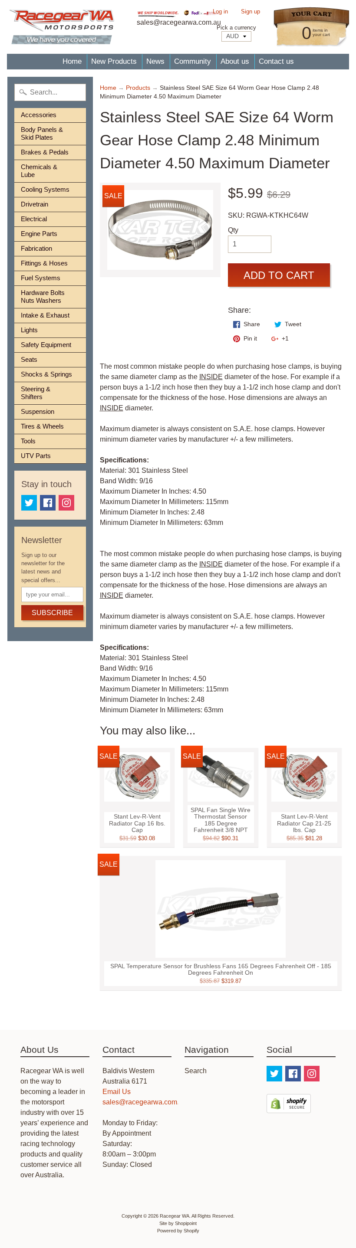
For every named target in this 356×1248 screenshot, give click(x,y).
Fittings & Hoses (44, 263)
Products (138, 88)
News (155, 61)
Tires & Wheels (42, 426)
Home (72, 61)
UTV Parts (36, 455)
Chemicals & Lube (39, 170)
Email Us (116, 1091)
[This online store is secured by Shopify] (289, 1107)
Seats (29, 359)
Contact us (276, 61)
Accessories (38, 114)
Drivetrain (34, 204)
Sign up (250, 12)
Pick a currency (236, 27)
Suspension (37, 411)
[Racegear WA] (61, 27)
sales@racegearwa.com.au (144, 1102)
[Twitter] (29, 503)
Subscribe (52, 612)
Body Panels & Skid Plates (42, 133)
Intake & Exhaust (45, 315)
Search (196, 1070)
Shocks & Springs (46, 374)
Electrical (34, 219)
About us (235, 61)
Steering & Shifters (35, 392)
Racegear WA (174, 1216)
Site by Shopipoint (178, 1223)
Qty (233, 230)
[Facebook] (48, 503)
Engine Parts (39, 233)
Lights (29, 330)
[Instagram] (66, 503)
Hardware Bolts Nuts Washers (43, 296)
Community (192, 61)
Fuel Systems (40, 278)
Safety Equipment (46, 344)
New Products (114, 61)
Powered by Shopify (178, 1230)
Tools (28, 441)
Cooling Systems (45, 189)
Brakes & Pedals (45, 152)
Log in (220, 12)
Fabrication (36, 248)
